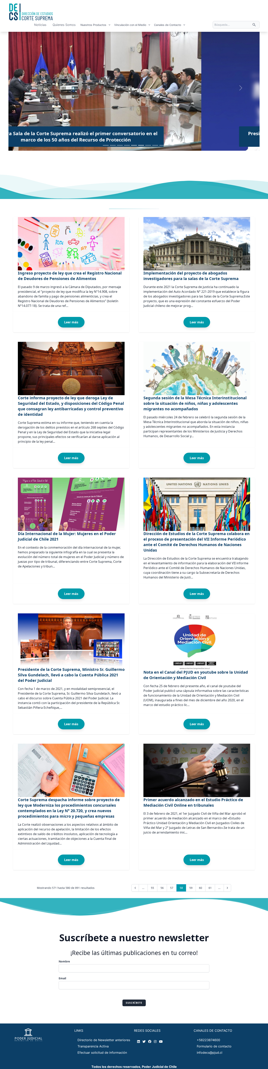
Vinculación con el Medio (130, 24)
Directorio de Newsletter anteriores (103, 1040)
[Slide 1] (106, 145)
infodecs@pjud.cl (209, 1052)
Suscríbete (134, 1002)
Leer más (71, 322)
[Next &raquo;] (227, 888)
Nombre (64, 961)
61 (210, 888)
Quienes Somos (64, 25)
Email (62, 978)
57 (171, 888)
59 (190, 888)
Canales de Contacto (167, 24)
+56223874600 (208, 1040)
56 (162, 888)
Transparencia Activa (93, 1046)
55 (152, 888)
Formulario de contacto (214, 1046)
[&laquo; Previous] (135, 888)
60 (200, 888)
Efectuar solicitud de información (102, 1052)
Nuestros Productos (93, 24)
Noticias (40, 25)
